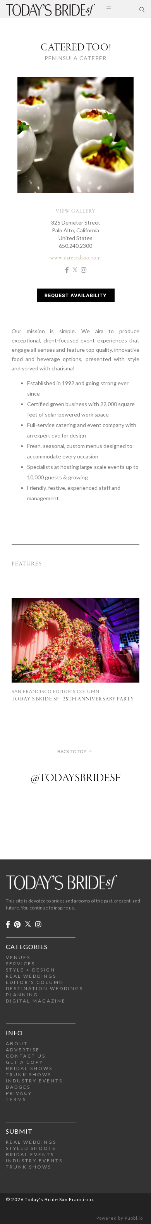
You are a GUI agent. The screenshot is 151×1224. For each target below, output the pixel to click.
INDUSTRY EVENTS (34, 1081)
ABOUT (17, 1043)
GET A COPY (24, 1062)
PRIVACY (19, 1093)
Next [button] (137, 140)
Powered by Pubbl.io (119, 1218)
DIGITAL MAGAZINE (36, 1001)
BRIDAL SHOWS (29, 1068)
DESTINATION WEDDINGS (44, 988)
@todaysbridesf (75, 778)
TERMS (16, 1099)
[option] (75, 140)
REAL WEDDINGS (31, 976)
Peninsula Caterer (75, 58)
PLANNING (22, 995)
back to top (71, 751)
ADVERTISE (23, 1050)
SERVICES (20, 963)
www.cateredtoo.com (75, 258)
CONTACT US (26, 1056)
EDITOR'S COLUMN (35, 982)
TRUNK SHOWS (28, 1074)
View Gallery (75, 211)
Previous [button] (13, 140)
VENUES (18, 957)
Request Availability (76, 295)
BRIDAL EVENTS (30, 1154)
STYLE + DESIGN (30, 970)
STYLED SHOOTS (31, 1148)
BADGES (18, 1087)
